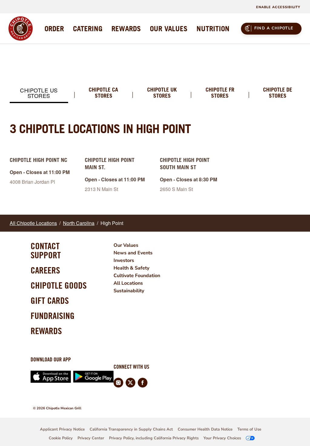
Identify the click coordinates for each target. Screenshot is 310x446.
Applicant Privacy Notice (62, 429)
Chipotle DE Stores (277, 93)
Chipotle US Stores (39, 93)
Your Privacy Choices (222, 438)
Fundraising (52, 315)
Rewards (46, 330)
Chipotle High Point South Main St (184, 163)
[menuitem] (54, 28)
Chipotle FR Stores (220, 93)
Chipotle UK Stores (162, 93)
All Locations (128, 283)
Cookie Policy (61, 438)
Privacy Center (91, 438)
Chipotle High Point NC (38, 159)
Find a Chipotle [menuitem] (273, 28)
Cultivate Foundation (137, 275)
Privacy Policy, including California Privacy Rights (154, 438)
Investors (124, 260)
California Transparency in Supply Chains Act (131, 429)
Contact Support (46, 250)
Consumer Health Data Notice (205, 429)
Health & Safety (131, 268)
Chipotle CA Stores (103, 93)
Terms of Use (249, 429)
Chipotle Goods (59, 285)
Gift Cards (50, 300)
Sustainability (129, 290)
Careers (45, 270)
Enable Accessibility (278, 7)
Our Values (126, 245)
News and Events (133, 253)
